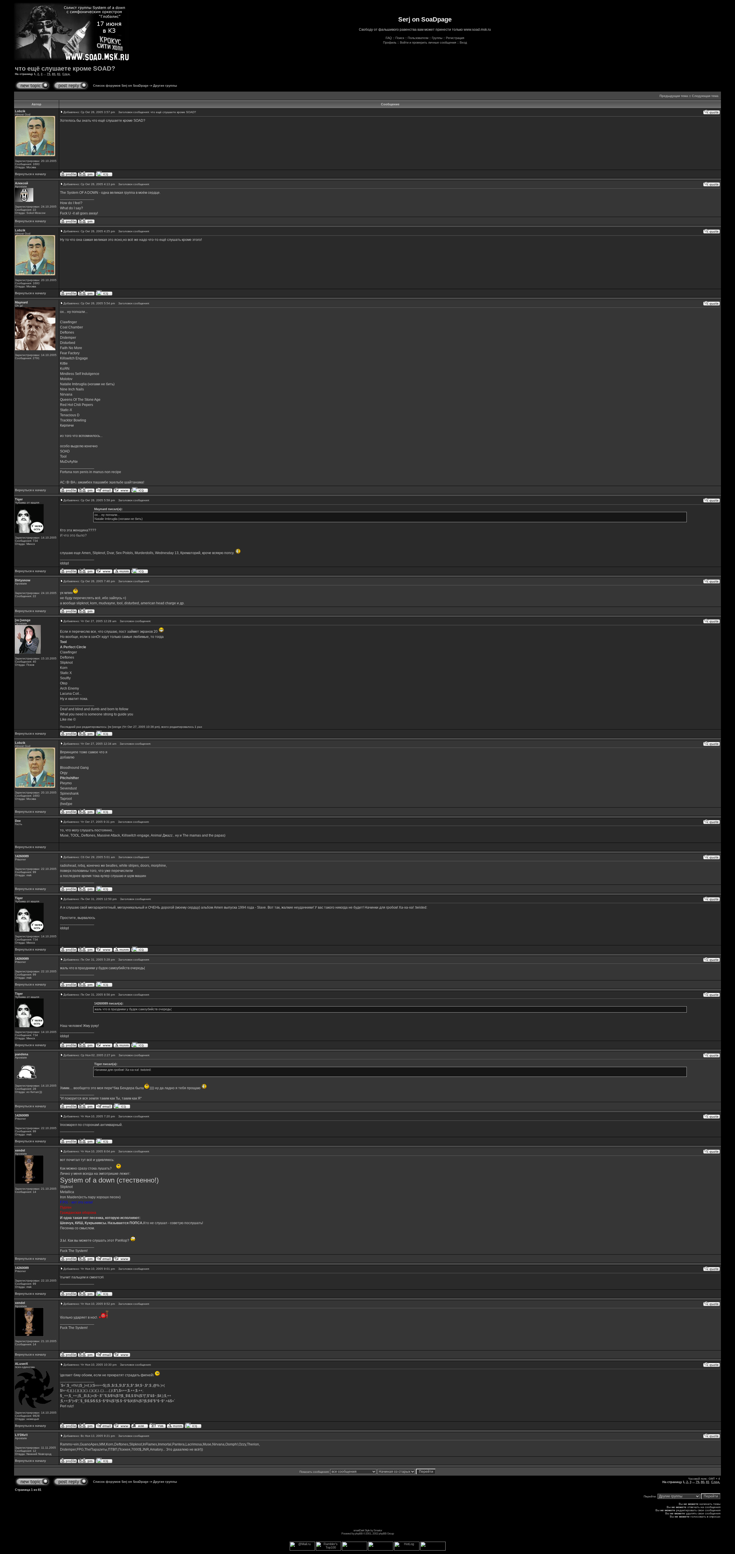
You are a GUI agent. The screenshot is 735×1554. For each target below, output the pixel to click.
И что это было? (73, 535)
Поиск (399, 38)
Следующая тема (705, 96)
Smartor (378, 1530)
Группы (437, 38)
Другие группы (165, 85)
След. (66, 74)
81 (59, 74)
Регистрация (455, 38)
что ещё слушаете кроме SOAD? (65, 68)
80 (53, 74)
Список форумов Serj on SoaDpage (120, 85)
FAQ (389, 38)
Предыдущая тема (673, 96)
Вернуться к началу (30, 174)
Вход (463, 42)
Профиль (389, 42)
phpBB (359, 1533)
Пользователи (418, 38)
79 (48, 74)
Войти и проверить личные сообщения (428, 42)
